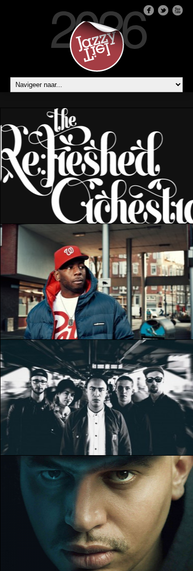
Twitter (163, 10)
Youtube (177, 10)
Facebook (149, 10)
